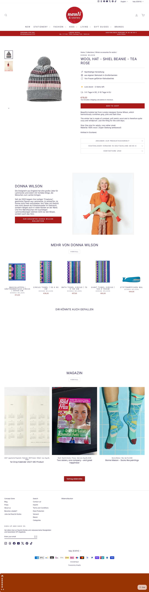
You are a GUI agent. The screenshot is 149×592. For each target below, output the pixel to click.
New (27, 27)
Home (83, 52)
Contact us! (37, 502)
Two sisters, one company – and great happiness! (74, 461)
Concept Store (9, 498)
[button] (74, 582)
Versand (36, 514)
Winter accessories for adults (105, 52)
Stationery (41, 27)
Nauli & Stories (66, 458)
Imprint (35, 505)
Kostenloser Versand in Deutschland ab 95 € (113, 146)
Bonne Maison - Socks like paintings (122, 460)
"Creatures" (48, 199)
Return (35, 517)
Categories (37, 520)
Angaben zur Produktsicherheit (112, 141)
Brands (119, 27)
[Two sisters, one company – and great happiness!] (74, 421)
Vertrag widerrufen (74, 479)
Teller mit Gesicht (51, 203)
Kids (72, 27)
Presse (74, 458)
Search (35, 498)
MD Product (32, 458)
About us (7, 508)
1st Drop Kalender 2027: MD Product (27, 462)
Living (84, 27)
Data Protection (38, 511)
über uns (79, 458)
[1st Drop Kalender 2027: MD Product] (27, 421)
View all (74, 251)
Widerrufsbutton (67, 498)
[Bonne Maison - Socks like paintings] (122, 421)
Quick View (17, 283)
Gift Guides (102, 27)
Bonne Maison (116, 458)
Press (6, 505)
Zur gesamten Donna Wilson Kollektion (38, 220)
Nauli (59, 458)
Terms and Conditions (40, 508)
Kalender (25, 458)
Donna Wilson (88, 55)
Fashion (59, 27)
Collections (90, 52)
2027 (6, 458)
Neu (123, 458)
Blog (6, 502)
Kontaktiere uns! (113, 151)
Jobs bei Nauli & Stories (12, 514)
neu (43, 458)
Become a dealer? (10, 511)
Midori (39, 458)
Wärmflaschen (28, 210)
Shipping (93, 100)
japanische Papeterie (15, 458)
